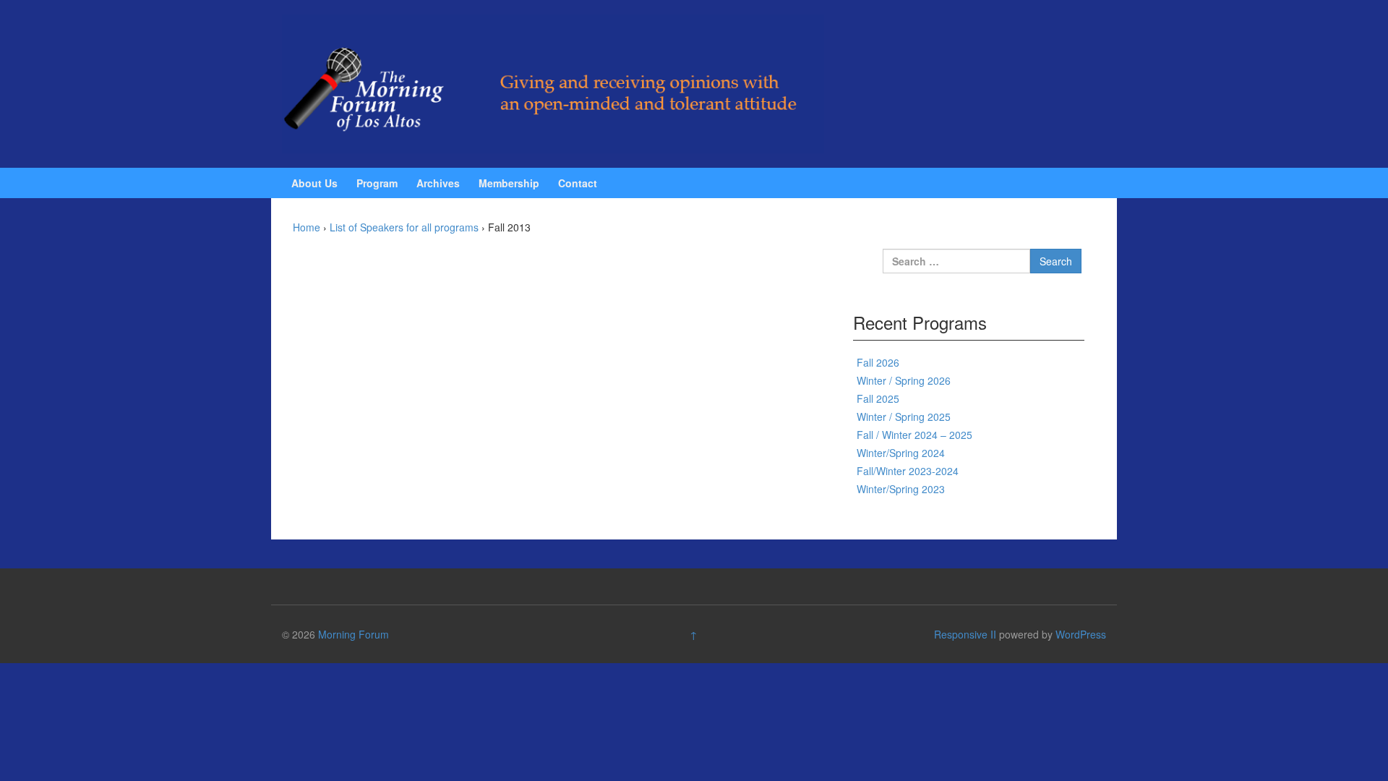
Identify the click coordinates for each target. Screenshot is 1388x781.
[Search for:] (956, 261)
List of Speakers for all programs (404, 227)
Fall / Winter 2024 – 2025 (914, 434)
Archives (438, 183)
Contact (577, 183)
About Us (314, 183)
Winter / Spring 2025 (904, 416)
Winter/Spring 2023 (901, 489)
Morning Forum (353, 634)
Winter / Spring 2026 (904, 380)
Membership (509, 183)
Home (306, 227)
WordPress (1080, 634)
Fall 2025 (878, 398)
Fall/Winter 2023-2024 (908, 471)
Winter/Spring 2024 (901, 452)
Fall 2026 (878, 362)
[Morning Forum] (553, 82)
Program (377, 183)
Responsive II (965, 634)
